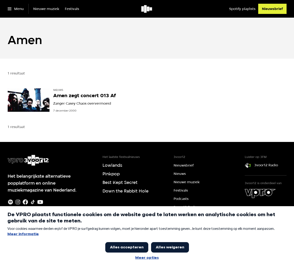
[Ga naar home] (147, 8)
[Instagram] (18, 202)
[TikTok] (33, 202)
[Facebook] (25, 202)
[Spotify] (10, 202)
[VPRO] (260, 193)
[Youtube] (40, 202)
